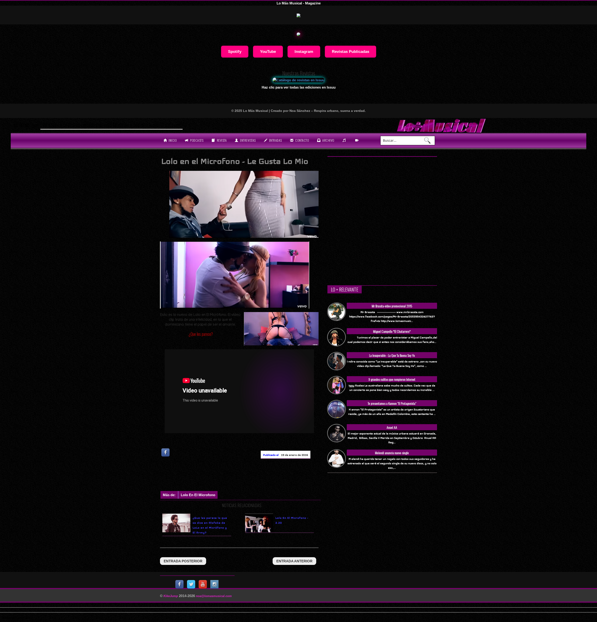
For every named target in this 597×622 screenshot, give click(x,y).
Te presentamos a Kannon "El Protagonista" (392, 403)
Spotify (234, 51)
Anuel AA (392, 427)
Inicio (172, 140)
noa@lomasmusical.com (214, 596)
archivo (328, 140)
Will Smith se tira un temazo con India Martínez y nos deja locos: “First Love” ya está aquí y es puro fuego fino (142, 125)
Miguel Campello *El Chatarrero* (392, 331)
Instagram (304, 51)
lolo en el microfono (198, 495)
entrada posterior (183, 561)
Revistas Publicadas (350, 51)
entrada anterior (294, 561)
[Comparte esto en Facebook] (166, 452)
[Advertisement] (245, 475)
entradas (275, 140)
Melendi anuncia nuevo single (392, 452)
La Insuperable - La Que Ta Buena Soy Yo (392, 355)
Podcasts (196, 140)
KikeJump (171, 596)
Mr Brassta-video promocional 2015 (392, 305)
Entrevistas (247, 140)
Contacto (302, 140)
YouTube (268, 51)
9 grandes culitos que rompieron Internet (391, 379)
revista (221, 140)
